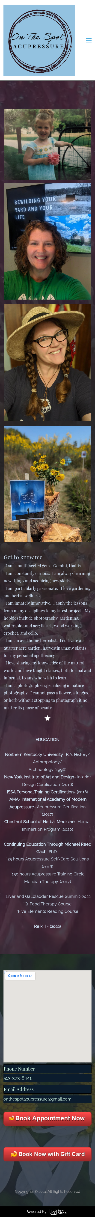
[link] (47, 186)
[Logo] (39, 40)
